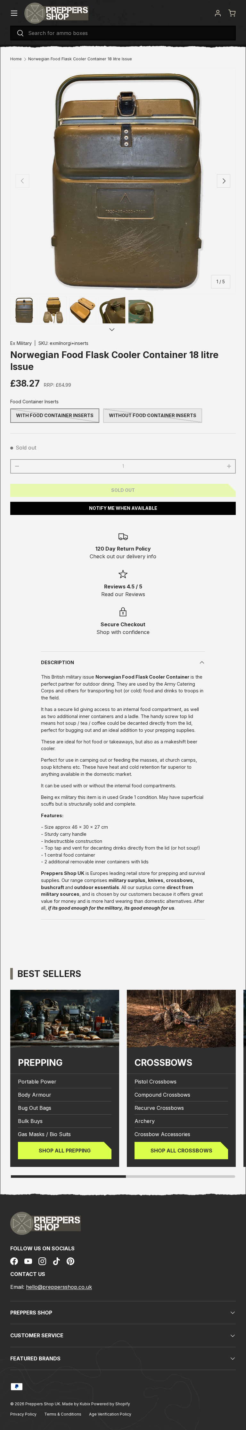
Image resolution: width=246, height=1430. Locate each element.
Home (16, 59)
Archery (145, 1121)
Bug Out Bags (34, 1108)
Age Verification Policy (110, 1414)
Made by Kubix (76, 1403)
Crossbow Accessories (162, 1134)
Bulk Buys (30, 1121)
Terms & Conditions (62, 1414)
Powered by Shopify (110, 1403)
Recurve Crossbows (159, 1108)
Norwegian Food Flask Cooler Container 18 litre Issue (80, 59)
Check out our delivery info (123, 556)
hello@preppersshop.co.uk (59, 1287)
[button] (232, 13)
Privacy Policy (23, 1414)
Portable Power (37, 1081)
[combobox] (123, 33)
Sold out (123, 490)
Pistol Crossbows (155, 1081)
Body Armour (34, 1095)
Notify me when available (123, 508)
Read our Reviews (123, 594)
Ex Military (21, 343)
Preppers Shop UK (42, 1403)
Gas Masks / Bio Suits (44, 1134)
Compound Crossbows (162, 1095)
